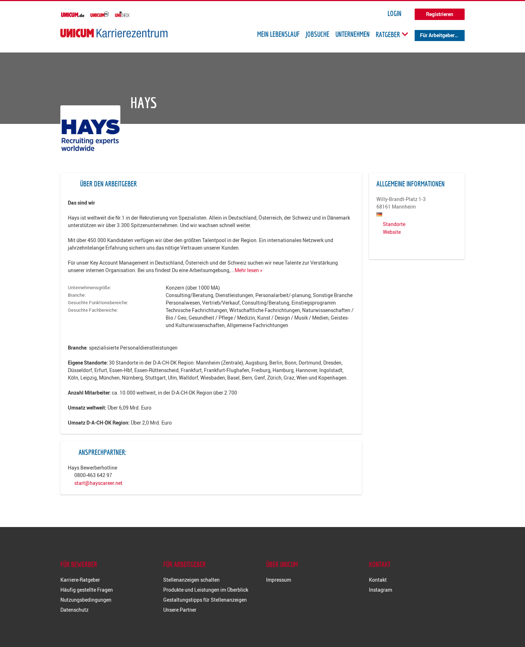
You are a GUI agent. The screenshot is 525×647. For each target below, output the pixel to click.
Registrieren (439, 14)
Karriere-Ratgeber (80, 579)
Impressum (278, 579)
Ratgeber (388, 34)
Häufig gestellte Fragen (86, 589)
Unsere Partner (179, 609)
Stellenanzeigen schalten (191, 579)
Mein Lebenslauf (278, 34)
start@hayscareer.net (98, 483)
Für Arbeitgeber (437, 35)
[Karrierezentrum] (114, 33)
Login (394, 13)
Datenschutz (74, 609)
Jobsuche (317, 34)
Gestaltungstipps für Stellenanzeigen (205, 599)
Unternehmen (352, 34)
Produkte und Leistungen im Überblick (205, 589)
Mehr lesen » (248, 270)
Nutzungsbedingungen (85, 599)
